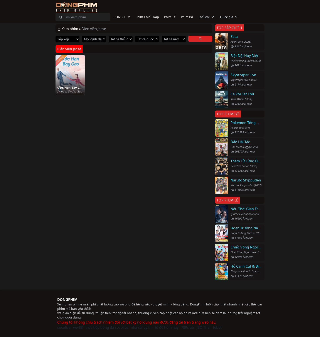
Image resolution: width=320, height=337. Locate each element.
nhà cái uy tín (142, 327)
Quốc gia (226, 17)
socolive (64, 327)
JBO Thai (203, 327)
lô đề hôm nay (167, 327)
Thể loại (204, 17)
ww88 (78, 327)
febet (217, 327)
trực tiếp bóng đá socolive (106, 327)
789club (187, 327)
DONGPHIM (67, 299)
